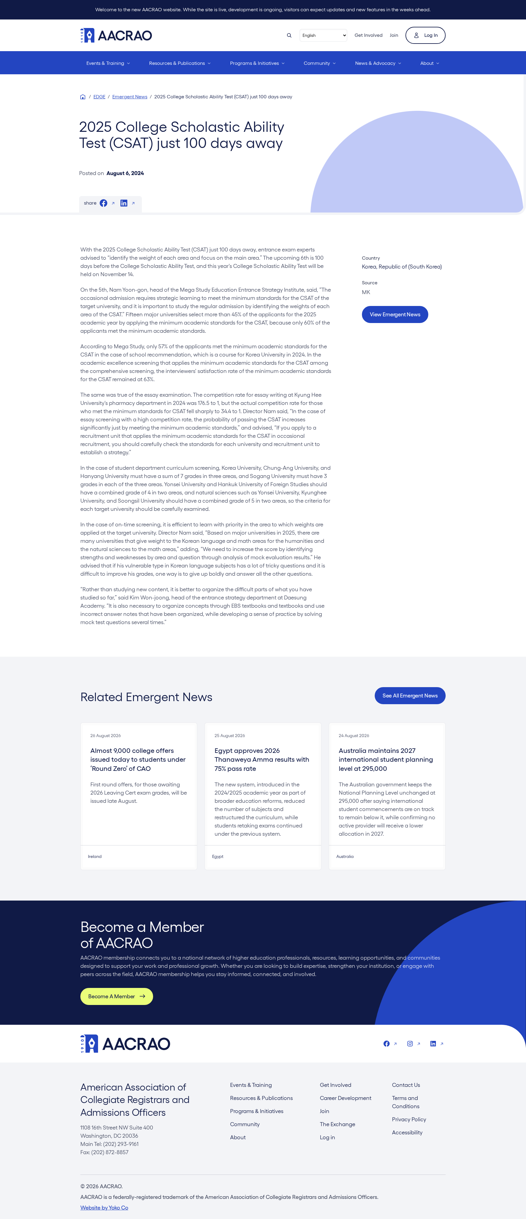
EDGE (99, 97)
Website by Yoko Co (104, 1207)
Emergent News (129, 97)
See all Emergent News (410, 695)
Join (394, 35)
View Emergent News (395, 314)
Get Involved (369, 35)
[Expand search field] (289, 35)
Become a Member (111, 996)
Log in (431, 35)
